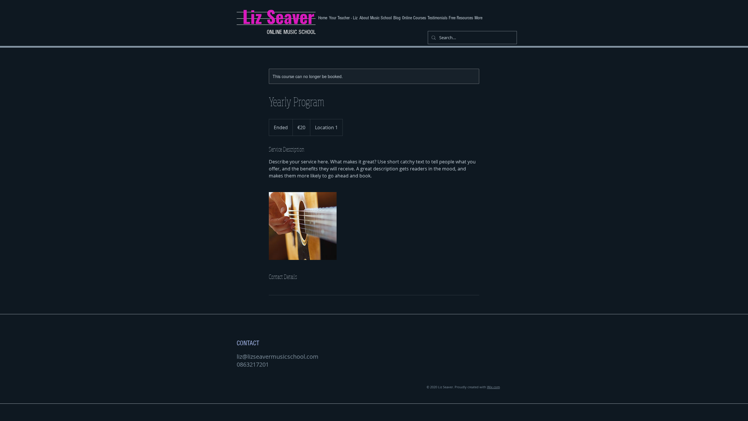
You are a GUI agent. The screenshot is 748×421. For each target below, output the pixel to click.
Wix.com (493, 387)
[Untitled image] (303, 226)
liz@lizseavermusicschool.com (277, 356)
